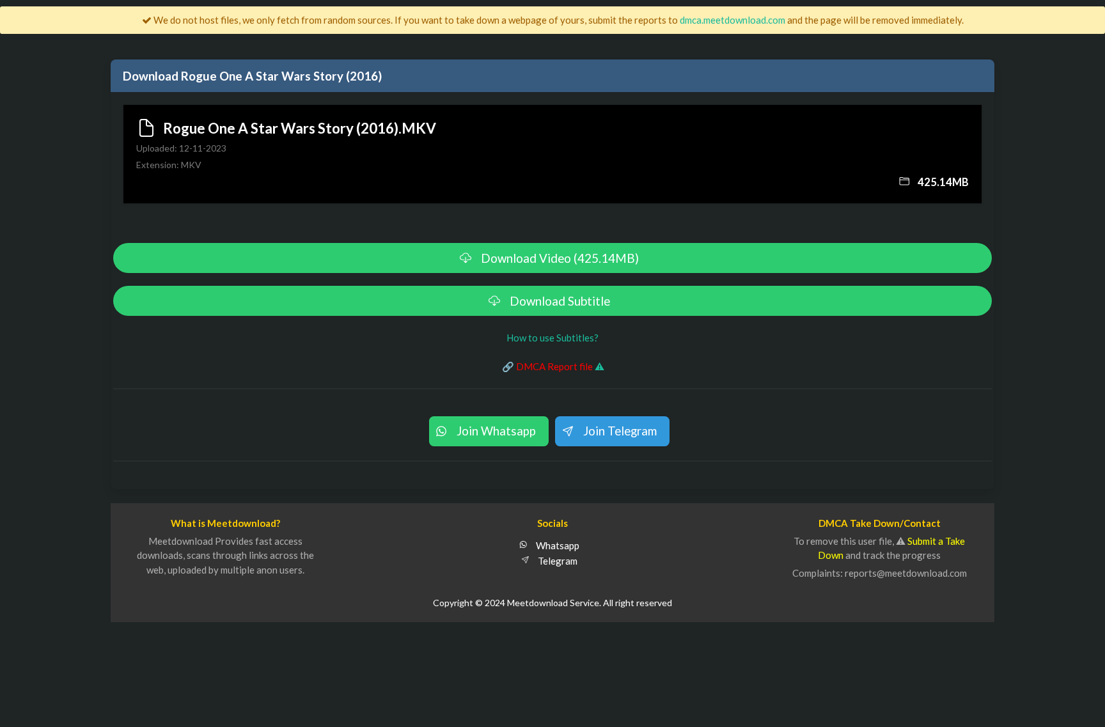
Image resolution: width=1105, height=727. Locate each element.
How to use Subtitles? (552, 337)
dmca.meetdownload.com (732, 20)
